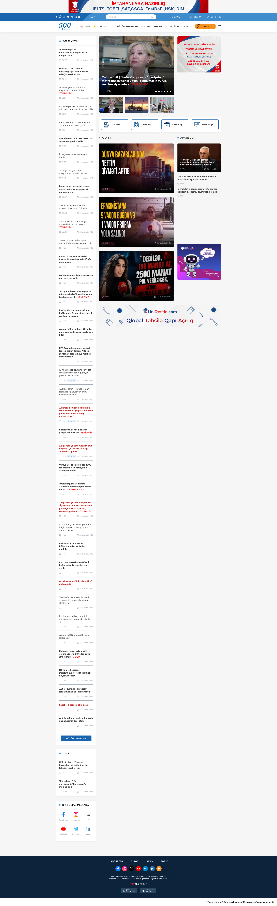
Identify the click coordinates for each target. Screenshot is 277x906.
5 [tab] (167, 91)
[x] (131, 869)
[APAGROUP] (138, 884)
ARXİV (149, 861)
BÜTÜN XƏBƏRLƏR (127, 26)
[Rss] (79, 17)
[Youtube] (68, 17)
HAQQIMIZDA (116, 861)
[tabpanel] (136, 65)
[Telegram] (72, 17)
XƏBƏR (158, 26)
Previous (103, 66)
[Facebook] (56, 16)
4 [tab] (164, 91)
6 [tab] (170, 91)
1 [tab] (156, 91)
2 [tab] (159, 91)
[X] (64, 17)
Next (170, 66)
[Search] (152, 17)
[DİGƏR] (218, 26)
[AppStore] (148, 891)
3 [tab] (161, 91)
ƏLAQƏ (134, 861)
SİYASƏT (146, 26)
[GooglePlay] (129, 891)
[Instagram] (60, 16)
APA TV (188, 26)
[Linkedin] (76, 17)
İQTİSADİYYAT (173, 26)
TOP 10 (164, 861)
